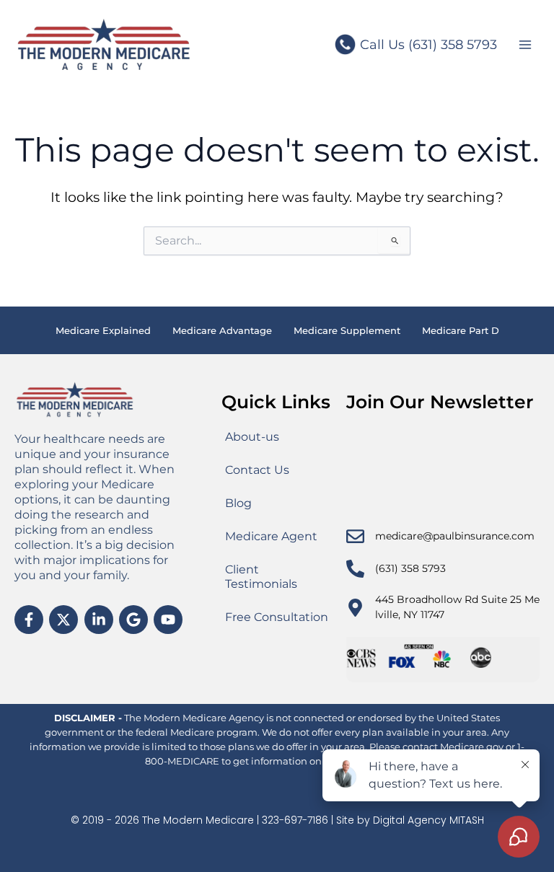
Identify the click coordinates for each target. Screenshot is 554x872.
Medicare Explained (103, 330)
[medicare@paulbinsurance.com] (355, 536)
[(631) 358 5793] (355, 569)
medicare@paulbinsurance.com (455, 535)
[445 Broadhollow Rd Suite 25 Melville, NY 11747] (355, 608)
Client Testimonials (261, 577)
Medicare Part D (460, 330)
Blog (238, 503)
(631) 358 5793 (410, 568)
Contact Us (257, 470)
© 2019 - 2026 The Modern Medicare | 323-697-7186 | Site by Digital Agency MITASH (277, 820)
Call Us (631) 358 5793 (428, 45)
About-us (252, 437)
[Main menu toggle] (525, 45)
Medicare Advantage (222, 330)
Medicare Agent (271, 536)
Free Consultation (276, 617)
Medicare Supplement (347, 330)
